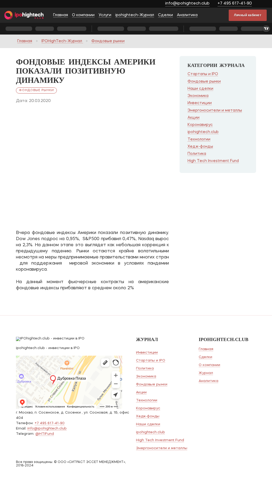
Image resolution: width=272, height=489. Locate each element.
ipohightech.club (203, 132)
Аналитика (187, 15)
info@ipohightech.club (187, 4)
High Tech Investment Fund (213, 161)
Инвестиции (200, 103)
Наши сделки (200, 89)
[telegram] (263, 4)
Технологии (199, 139)
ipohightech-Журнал (134, 15)
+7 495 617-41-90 (235, 4)
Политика (197, 154)
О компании (83, 15)
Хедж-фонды (200, 146)
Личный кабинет (247, 15)
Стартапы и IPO (203, 74)
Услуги (105, 15)
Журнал (206, 373)
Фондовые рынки (108, 41)
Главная (60, 15)
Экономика (198, 96)
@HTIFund (44, 434)
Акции (193, 118)
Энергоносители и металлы (215, 110)
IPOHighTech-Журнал (62, 41)
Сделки (165, 15)
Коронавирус (200, 125)
